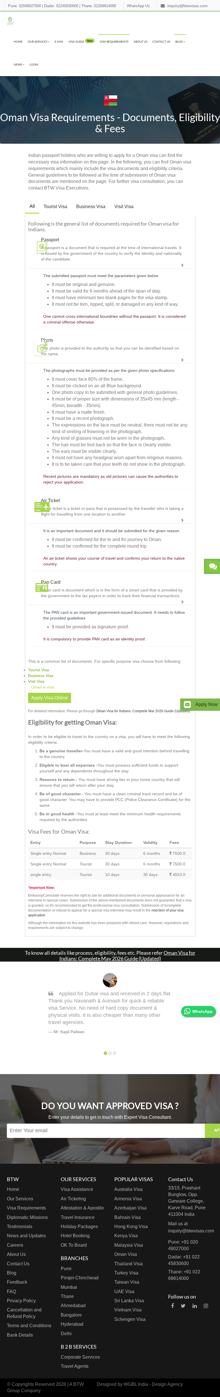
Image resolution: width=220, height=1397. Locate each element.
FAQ (11, 1291)
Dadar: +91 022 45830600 (184, 1260)
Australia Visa (128, 1189)
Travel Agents (75, 1366)
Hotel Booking (75, 1235)
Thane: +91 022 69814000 (184, 1275)
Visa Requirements (114, 41)
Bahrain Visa (127, 1217)
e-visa (59, 41)
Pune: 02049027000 (24, 6)
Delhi (66, 1333)
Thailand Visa (128, 1263)
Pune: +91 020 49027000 (183, 1245)
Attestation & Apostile (82, 1207)
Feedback (17, 1282)
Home (18, 41)
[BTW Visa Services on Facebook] (172, 1306)
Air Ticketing (73, 1198)
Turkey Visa (126, 1272)
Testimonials (19, 1226)
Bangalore (71, 1315)
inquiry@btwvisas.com (187, 5)
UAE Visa (124, 1291)
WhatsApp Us (138, 6)
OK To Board (74, 1245)
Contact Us (161, 41)
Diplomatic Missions (27, 1217)
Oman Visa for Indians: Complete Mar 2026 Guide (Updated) (143, 711)
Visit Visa (123, 206)
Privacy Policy (21, 1300)
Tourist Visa (55, 206)
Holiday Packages (79, 1226)
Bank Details (20, 1335)
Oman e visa (42, 687)
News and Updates (26, 1235)
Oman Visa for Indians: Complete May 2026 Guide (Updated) (127, 956)
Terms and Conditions (29, 1325)
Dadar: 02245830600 (61, 6)
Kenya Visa (126, 1235)
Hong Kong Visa (131, 1226)
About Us (140, 41)
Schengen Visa (130, 1319)
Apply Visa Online (49, 697)
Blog (179, 41)
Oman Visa (125, 1254)
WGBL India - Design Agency (153, 1384)
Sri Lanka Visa (129, 1300)
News (18, 64)
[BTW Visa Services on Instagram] (206, 1306)
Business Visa (90, 206)
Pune (66, 1268)
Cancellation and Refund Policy (24, 1313)
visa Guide (80, 41)
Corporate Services (80, 1357)
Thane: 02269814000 (98, 6)
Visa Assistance (77, 1189)
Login (34, 64)
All (32, 206)
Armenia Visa (128, 1198)
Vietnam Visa (128, 1309)
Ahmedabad (73, 1305)
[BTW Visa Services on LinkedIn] (195, 1306)
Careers (15, 1245)
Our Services (38, 41)
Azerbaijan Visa (130, 1207)
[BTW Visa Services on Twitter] (183, 1306)
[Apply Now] (187, 704)
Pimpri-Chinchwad (80, 1277)
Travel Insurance (78, 1217)
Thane (67, 1296)
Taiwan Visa (126, 1282)
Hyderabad (72, 1324)
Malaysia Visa (128, 1245)
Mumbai (69, 1287)
